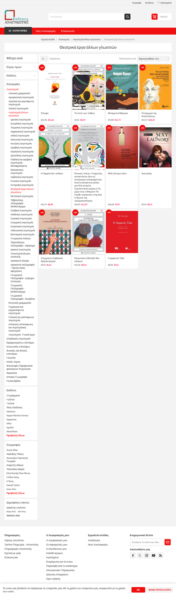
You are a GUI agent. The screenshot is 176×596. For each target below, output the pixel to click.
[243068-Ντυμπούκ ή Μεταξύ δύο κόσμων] (88, 232)
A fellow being (12, 477)
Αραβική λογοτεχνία (21, 147)
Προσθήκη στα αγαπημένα (43, 105)
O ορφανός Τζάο (116, 258)
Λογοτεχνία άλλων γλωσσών (18, 114)
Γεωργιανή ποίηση (21, 238)
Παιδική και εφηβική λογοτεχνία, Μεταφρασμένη (21, 162)
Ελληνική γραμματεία (20, 302)
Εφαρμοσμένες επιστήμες (20, 342)
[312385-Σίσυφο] (55, 87)
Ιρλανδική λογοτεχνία (22, 155)
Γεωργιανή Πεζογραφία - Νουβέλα (23, 297)
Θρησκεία (11, 372)
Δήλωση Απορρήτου (57, 574)
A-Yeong (9, 481)
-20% (142, 67)
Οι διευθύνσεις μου (56, 548)
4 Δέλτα (10, 399)
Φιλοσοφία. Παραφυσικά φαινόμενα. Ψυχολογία (19, 367)
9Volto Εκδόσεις (14, 407)
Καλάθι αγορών (54, 553)
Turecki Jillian (12, 450)
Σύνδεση (149, 2)
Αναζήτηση (127, 17)
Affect (9, 423)
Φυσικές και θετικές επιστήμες (16, 352)
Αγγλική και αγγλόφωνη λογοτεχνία (21, 103)
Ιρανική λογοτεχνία (21, 119)
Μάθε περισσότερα (160, 589)
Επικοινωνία (67, 31)
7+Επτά (10, 403)
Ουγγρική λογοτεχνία (22, 222)
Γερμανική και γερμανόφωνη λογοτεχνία (16, 310)
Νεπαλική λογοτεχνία (22, 196)
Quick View (49, 105)
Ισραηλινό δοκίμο (20, 260)
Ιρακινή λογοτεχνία (21, 249)
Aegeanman (11, 419)
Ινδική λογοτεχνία (20, 135)
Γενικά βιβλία (13, 380)
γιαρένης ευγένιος (16, 507)
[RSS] (160, 555)
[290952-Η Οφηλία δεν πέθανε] (55, 147)
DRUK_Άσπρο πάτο (117, 173)
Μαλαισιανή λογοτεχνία (17, 171)
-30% (42, 128)
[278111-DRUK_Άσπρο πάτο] (122, 147)
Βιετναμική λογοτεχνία (22, 234)
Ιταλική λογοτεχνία (18, 108)
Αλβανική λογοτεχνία (22, 177)
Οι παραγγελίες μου (56, 544)
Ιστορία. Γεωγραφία (16, 376)
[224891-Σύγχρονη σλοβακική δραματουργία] (55, 232)
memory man (13, 515)
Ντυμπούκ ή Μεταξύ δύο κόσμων (86, 260)
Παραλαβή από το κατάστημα (61, 566)
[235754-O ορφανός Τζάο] (122, 232)
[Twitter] (140, 555)
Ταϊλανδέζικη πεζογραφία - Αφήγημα (23, 244)
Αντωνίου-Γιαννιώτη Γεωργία (17, 459)
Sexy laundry (146, 173)
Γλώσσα (10, 357)
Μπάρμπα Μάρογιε (118, 113)
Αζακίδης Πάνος (15, 454)
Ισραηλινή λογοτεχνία (22, 151)
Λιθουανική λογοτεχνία (23, 230)
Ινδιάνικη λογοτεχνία (21, 214)
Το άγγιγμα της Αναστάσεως (149, 115)
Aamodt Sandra (13, 485)
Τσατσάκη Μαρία (15, 469)
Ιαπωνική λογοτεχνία (22, 139)
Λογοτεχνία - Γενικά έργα (22, 334)
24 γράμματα (13, 395)
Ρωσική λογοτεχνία (21, 181)
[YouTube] (153, 555)
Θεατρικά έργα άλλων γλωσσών (22, 190)
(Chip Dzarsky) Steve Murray (18, 473)
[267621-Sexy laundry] (155, 147)
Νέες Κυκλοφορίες (46, 31)
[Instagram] (147, 555)
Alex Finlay (22, 511)
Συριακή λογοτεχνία (21, 218)
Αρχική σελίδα (48, 39)
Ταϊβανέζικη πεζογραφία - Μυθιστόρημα (18, 203)
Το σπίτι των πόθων (84, 113)
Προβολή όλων (15, 435)
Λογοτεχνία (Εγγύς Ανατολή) (21, 255)
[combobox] (86, 17)
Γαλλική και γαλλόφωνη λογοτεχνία (21, 319)
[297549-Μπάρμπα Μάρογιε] (122, 87)
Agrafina (10, 427)
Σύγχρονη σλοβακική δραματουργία (52, 260)
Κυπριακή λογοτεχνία (22, 185)
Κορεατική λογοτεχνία (22, 226)
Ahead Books (11, 431)
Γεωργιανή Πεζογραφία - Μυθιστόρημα (18, 288)
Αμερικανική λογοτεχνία (21, 97)
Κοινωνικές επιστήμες (18, 346)
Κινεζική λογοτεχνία (21, 143)
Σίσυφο (44, 113)
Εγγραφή (136, 2)
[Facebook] (133, 555)
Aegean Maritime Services (17, 415)
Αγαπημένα (52, 557)
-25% (109, 67)
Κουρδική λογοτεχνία (22, 123)
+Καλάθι (60, 105)
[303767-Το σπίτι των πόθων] (88, 87)
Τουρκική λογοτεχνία (22, 127)
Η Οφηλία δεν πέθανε (52, 173)
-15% (142, 128)
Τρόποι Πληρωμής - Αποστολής (21, 544)
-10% (42, 67)
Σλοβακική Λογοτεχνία (18, 338)
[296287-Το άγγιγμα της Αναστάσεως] (155, 87)
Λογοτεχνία (12, 89)
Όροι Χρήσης (53, 578)
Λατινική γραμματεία (19, 93)
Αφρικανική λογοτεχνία (23, 131)
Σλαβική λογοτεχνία (21, 210)
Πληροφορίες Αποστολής (18, 548)
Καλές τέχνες (13, 361)
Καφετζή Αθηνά (14, 465)
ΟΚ (138, 589)
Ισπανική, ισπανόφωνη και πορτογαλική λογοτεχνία (21, 327)
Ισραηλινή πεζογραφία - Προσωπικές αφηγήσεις (23, 268)
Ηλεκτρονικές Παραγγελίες (60, 570)
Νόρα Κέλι (11, 511)
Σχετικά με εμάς (12, 553)
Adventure (10, 411)
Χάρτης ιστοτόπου (14, 540)
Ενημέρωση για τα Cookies (59, 561)
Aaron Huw (11, 489)
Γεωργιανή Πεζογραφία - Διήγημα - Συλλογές (23, 278)
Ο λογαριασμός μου (56, 540)
